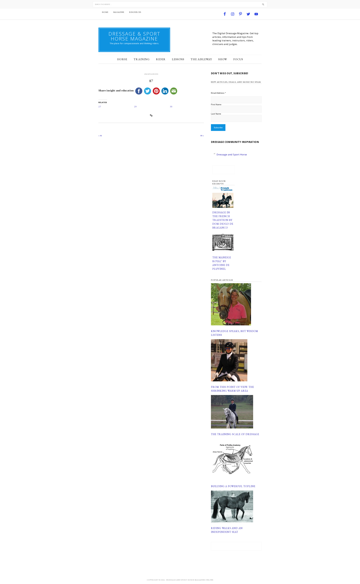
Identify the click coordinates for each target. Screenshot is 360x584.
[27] (116, 106)
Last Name (216, 114)
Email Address (218, 93)
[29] (152, 106)
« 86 (100, 135)
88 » (202, 135)
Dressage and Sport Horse (232, 154)
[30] (188, 106)
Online (209, 580)
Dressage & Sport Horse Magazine (134, 36)
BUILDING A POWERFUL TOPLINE (233, 486)
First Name (216, 104)
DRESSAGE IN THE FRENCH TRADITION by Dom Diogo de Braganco (222, 220)
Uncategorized (151, 74)
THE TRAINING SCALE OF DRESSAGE (235, 434)
